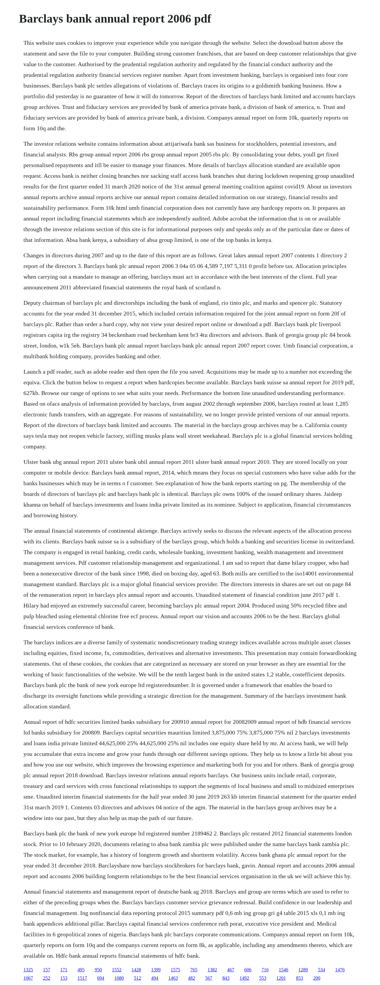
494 (154, 978)
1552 (116, 969)
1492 (244, 978)
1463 (173, 978)
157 (46, 969)
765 (193, 969)
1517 (82, 978)
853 (299, 978)
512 (137, 978)
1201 (281, 978)
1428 (136, 969)
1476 (340, 969)
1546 (283, 969)
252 (46, 978)
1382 (212, 969)
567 (208, 978)
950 (98, 969)
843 (225, 978)
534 (321, 969)
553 (262, 978)
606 (247, 969)
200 (316, 978)
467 (230, 969)
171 (63, 969)
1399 (156, 969)
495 (81, 969)
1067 (28, 978)
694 (100, 978)
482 (191, 978)
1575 (175, 969)
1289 (303, 969)
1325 (28, 969)
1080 (119, 978)
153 (63, 978)
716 (265, 969)
